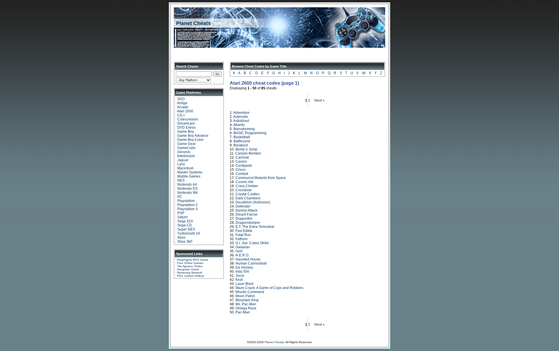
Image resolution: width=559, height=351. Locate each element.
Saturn (182, 217)
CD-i (181, 115)
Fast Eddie (244, 231)
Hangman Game (188, 269)
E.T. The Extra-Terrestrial (255, 227)
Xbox (181, 237)
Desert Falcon (247, 214)
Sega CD (184, 225)
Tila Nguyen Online (190, 266)
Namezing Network (189, 272)
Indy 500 (242, 272)
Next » (319, 100)
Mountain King (247, 300)
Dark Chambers (248, 198)
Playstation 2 (187, 205)
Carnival (242, 157)
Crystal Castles (247, 194)
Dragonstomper (248, 223)
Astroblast (241, 121)
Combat (242, 174)
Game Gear (186, 144)
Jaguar (182, 160)
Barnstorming (244, 129)
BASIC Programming (249, 133)
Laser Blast (244, 284)
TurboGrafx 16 (188, 233)
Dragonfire (244, 219)
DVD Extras (186, 127)
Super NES (186, 229)
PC (179, 197)
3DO (181, 99)
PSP (180, 213)
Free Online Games (190, 263)
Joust (240, 276)
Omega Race (246, 308)
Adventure (241, 113)
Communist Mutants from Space (261, 178)
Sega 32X (185, 221)
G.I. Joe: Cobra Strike (252, 243)
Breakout (240, 145)
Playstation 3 (187, 209)
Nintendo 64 (187, 184)
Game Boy (185, 132)
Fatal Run (243, 235)
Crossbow (244, 190)
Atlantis (239, 125)
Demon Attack (246, 210)
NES (181, 180)
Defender (243, 206)
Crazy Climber (247, 186)
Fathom (241, 239)
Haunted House (248, 259)
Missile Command (250, 292)
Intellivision (186, 156)
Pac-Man (243, 312)
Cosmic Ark (244, 182)
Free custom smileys (190, 275)
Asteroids (240, 117)
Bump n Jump (246, 149)
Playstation (186, 201)
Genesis (183, 152)
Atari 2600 (185, 111)
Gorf (239, 251)
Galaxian (243, 247)
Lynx (181, 164)
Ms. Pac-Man (246, 304)
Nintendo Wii (187, 193)
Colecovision (187, 119)
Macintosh (185, 168)
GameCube (186, 148)
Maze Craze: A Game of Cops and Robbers (269, 288)
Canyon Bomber (248, 153)
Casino (241, 161)
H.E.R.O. (242, 255)
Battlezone (241, 141)
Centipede (244, 166)
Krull (239, 280)
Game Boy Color (190, 140)
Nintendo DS (187, 189)
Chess (241, 170)
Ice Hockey (244, 267)
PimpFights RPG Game (192, 259)
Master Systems (189, 172)
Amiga (182, 103)
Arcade (182, 107)
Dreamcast (185, 123)
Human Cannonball (251, 263)
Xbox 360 (184, 242)
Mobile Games (188, 176)
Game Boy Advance (192, 136)
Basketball (241, 137)
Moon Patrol (245, 296)
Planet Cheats (193, 23)
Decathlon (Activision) (253, 202)
